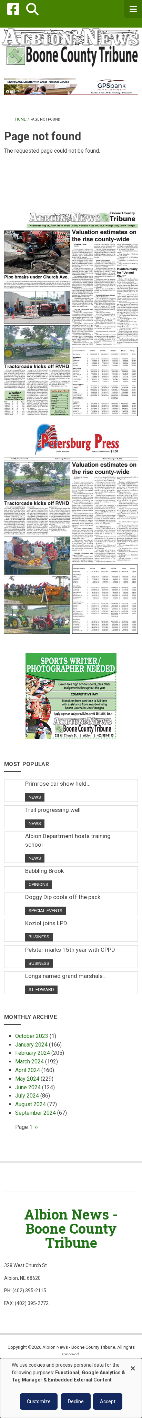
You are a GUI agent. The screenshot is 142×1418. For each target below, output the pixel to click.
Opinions (38, 884)
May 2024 (27, 1078)
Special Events (45, 910)
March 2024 (29, 1061)
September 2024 (35, 1113)
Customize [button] (39, 1401)
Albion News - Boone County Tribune (71, 1228)
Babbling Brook (44, 870)
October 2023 (31, 1036)
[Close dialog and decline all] (133, 1365)
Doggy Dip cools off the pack (62, 897)
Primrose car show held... (58, 783)
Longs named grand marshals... (66, 975)
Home (20, 119)
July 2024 (27, 1095)
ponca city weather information (71, 195)
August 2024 (30, 1104)
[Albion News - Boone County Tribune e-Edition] (71, 307)
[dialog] (71, 1388)
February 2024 (32, 1053)
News (35, 797)
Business (39, 936)
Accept (107, 1401)
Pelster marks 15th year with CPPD (70, 949)
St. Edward (41, 989)
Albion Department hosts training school (68, 840)
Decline (76, 1401)
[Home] (71, 47)
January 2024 (31, 1044)
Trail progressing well (53, 809)
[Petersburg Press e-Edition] (71, 524)
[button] (32, 9)
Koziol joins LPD (46, 923)
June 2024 (28, 1087)
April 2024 (27, 1070)
